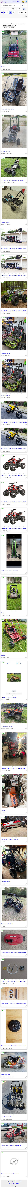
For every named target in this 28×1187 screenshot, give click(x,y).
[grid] (7, 12)
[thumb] (4, 12)
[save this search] (26, 5)
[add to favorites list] (2, 69)
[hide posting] (26, 69)
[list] (2, 12)
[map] (13, 12)
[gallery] (10, 12)
